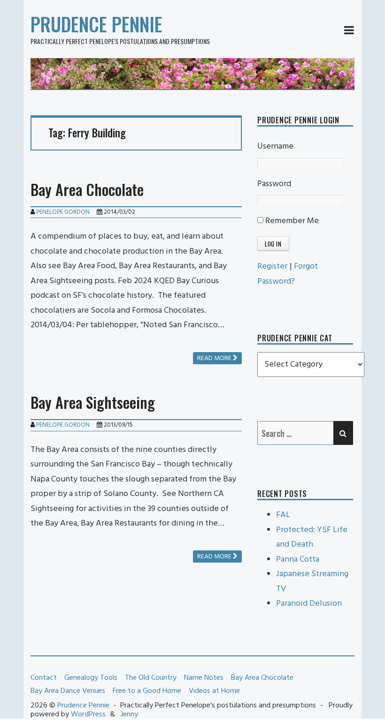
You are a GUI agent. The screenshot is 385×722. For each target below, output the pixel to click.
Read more (215, 358)
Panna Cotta (297, 559)
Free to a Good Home (147, 691)
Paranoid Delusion (309, 603)
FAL (283, 515)
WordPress (88, 714)
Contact (44, 678)
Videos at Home (214, 691)
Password (274, 184)
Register (272, 266)
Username (275, 146)
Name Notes (203, 678)
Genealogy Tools (90, 678)
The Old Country (151, 678)
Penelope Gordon (63, 212)
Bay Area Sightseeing (93, 402)
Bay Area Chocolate (87, 189)
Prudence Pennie (96, 24)
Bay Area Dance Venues (68, 691)
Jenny (129, 714)
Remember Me (291, 221)
